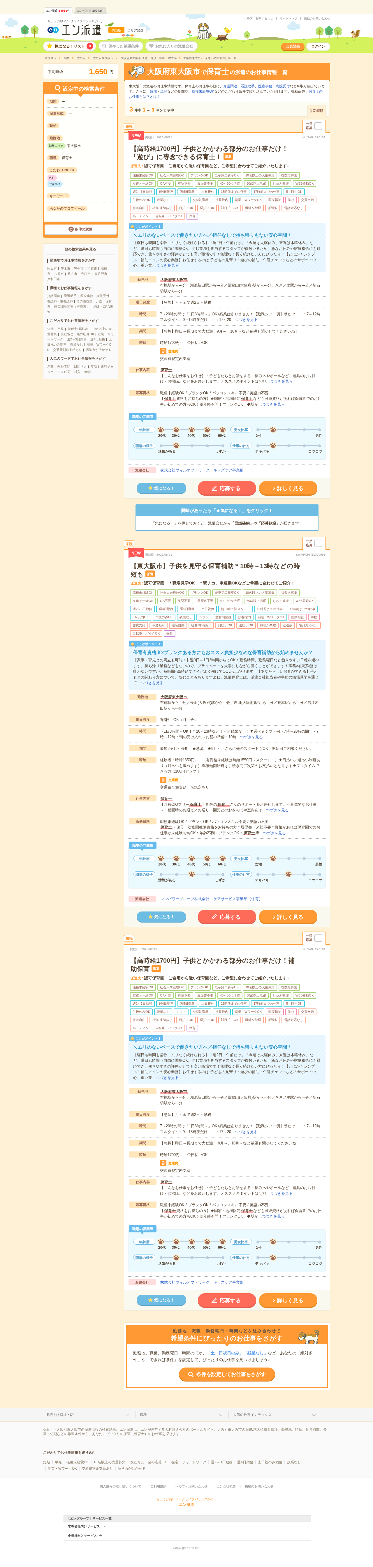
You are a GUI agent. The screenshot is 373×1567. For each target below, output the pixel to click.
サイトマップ (288, 18)
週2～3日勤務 (77, 339)
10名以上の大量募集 (110, 1462)
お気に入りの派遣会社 (174, 46)
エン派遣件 (58, 10)
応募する (230, 488)
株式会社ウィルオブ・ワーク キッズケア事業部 (202, 470)
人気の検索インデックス (252, 1415)
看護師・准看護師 (60, 301)
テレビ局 (63, 372)
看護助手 (70, 296)
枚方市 (72, 273)
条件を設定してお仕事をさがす (231, 1374)
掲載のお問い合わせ (317, 18)
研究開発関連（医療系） (71, 306)
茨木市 (65, 268)
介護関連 (53, 296)
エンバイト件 (90, 10)
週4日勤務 (97, 339)
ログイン (318, 46)
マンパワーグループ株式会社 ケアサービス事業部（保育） (211, 899)
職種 (143, 1415)
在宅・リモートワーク (188, 1462)
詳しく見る (290, 488)
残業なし (76, 344)
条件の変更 (83, 229)
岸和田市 (53, 279)
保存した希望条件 (123, 46)
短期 (50, 329)
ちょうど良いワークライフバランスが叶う (75, 21)
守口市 (86, 273)
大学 (87, 372)
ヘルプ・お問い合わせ (258, 18)
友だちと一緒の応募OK (77, 334)
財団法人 (80, 366)
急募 (50, 366)
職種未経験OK (78, 329)
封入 (77, 372)
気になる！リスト (73, 46)
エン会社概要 (226, 1486)
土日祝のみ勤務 (270, 1462)
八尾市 (59, 273)
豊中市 (79, 268)
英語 (94, 366)
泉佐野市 (100, 273)
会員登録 (293, 46)
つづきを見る (167, 265)
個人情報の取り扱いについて (120, 1486)
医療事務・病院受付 (94, 296)
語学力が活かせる (98, 349)
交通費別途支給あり (67, 349)
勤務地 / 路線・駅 (60, 1415)
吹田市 (52, 268)
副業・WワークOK (62, 1469)
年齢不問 (63, 366)
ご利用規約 (158, 1486)
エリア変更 (135, 30)
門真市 (92, 268)
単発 (60, 329)
